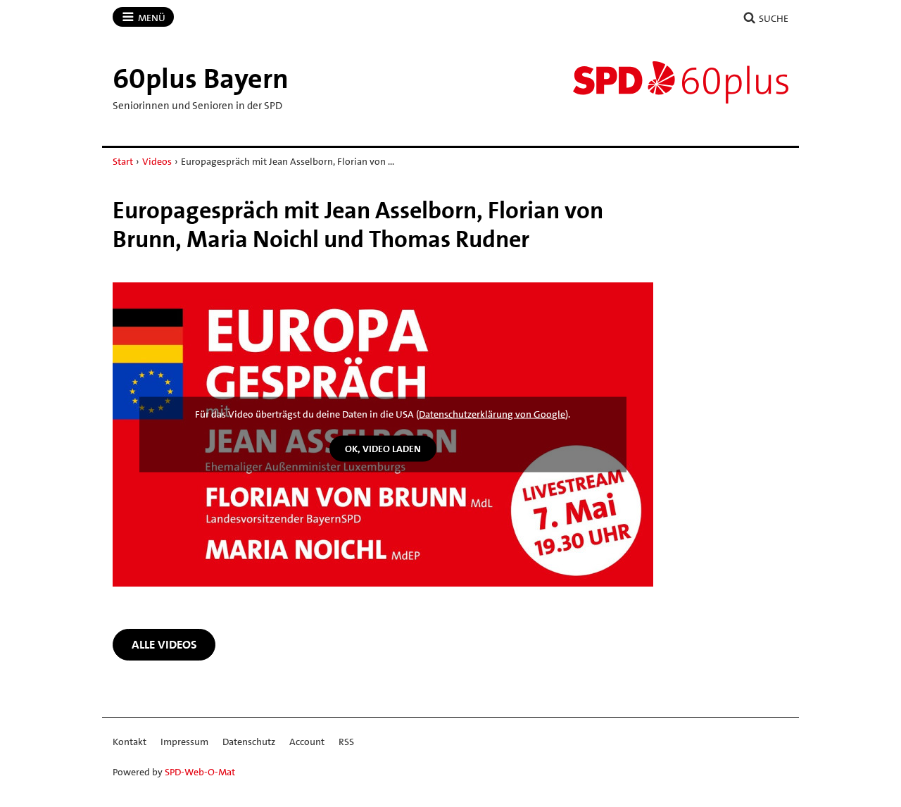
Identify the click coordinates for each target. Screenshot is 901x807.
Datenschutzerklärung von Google (492, 414)
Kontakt (129, 741)
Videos (157, 161)
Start (123, 161)
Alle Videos (164, 644)
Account (307, 741)
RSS (346, 741)
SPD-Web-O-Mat (200, 771)
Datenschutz (248, 741)
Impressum (184, 741)
